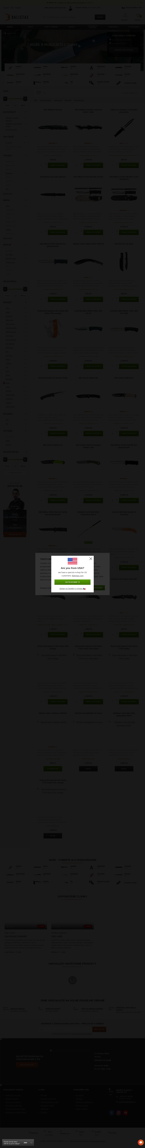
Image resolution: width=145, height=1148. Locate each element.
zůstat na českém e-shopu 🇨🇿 (72, 588)
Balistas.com (78, 575)
